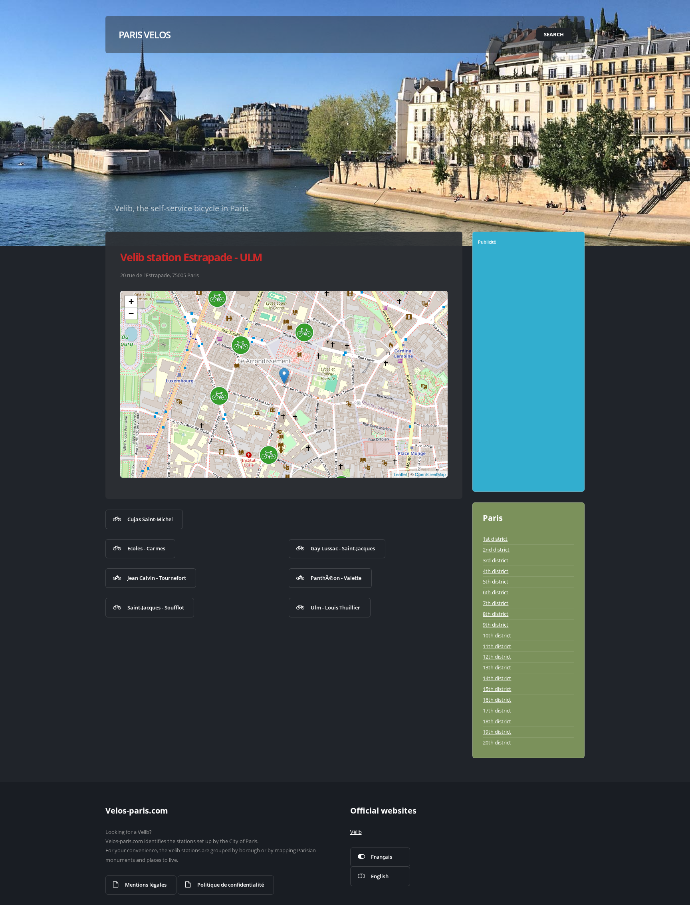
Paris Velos (145, 34)
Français (381, 856)
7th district (495, 603)
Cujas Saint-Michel (150, 519)
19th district (497, 731)
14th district (497, 678)
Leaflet (400, 474)
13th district (497, 667)
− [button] (131, 313)
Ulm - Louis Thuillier (335, 607)
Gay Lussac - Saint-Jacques (343, 548)
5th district (495, 581)
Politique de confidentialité (230, 884)
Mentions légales (146, 884)
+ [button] (131, 301)
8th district (495, 613)
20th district (497, 742)
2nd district (496, 549)
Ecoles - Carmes (146, 548)
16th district (497, 699)
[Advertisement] (529, 371)
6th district (495, 592)
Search (554, 34)
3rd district (495, 560)
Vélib (356, 832)
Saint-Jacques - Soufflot (155, 607)
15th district (497, 689)
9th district (495, 624)
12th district (497, 656)
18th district (497, 721)
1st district (495, 538)
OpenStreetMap (430, 474)
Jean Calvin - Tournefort (156, 578)
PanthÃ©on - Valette (336, 578)
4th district (495, 571)
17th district (497, 710)
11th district (497, 646)
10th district (497, 635)
